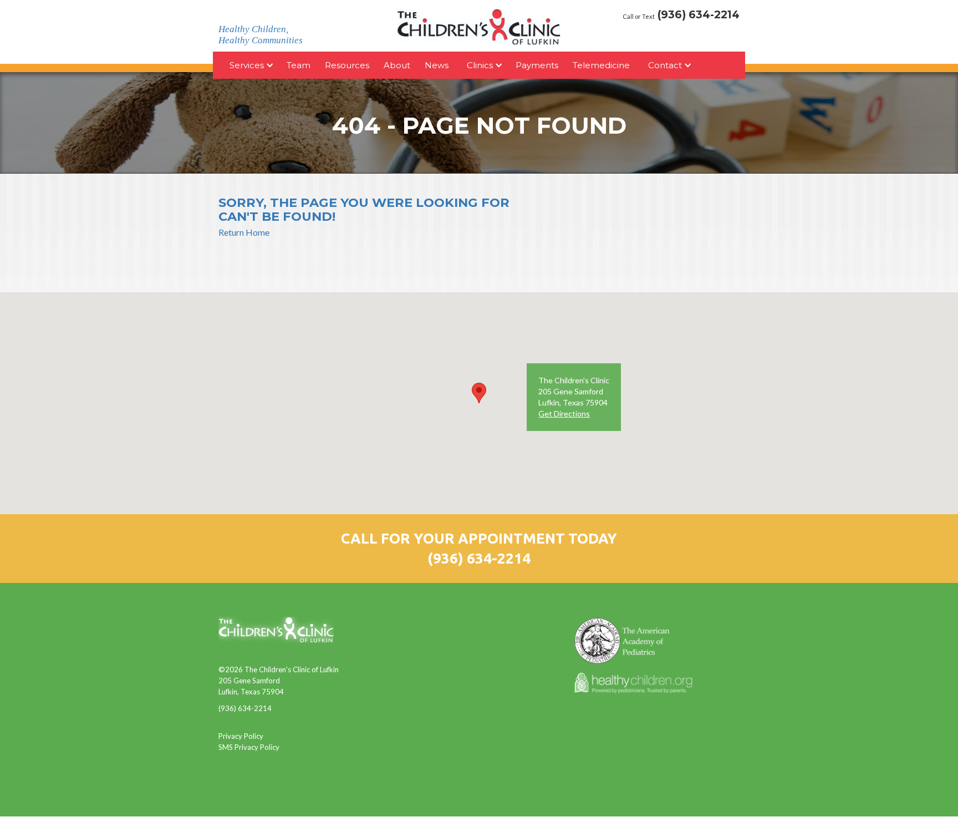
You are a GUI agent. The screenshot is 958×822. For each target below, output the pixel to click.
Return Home (243, 232)
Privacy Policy (240, 736)
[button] (479, 393)
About (397, 65)
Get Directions (564, 413)
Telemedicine (601, 65)
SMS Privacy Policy (248, 747)
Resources (347, 65)
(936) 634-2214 (479, 558)
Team (298, 65)
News (437, 65)
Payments (537, 65)
